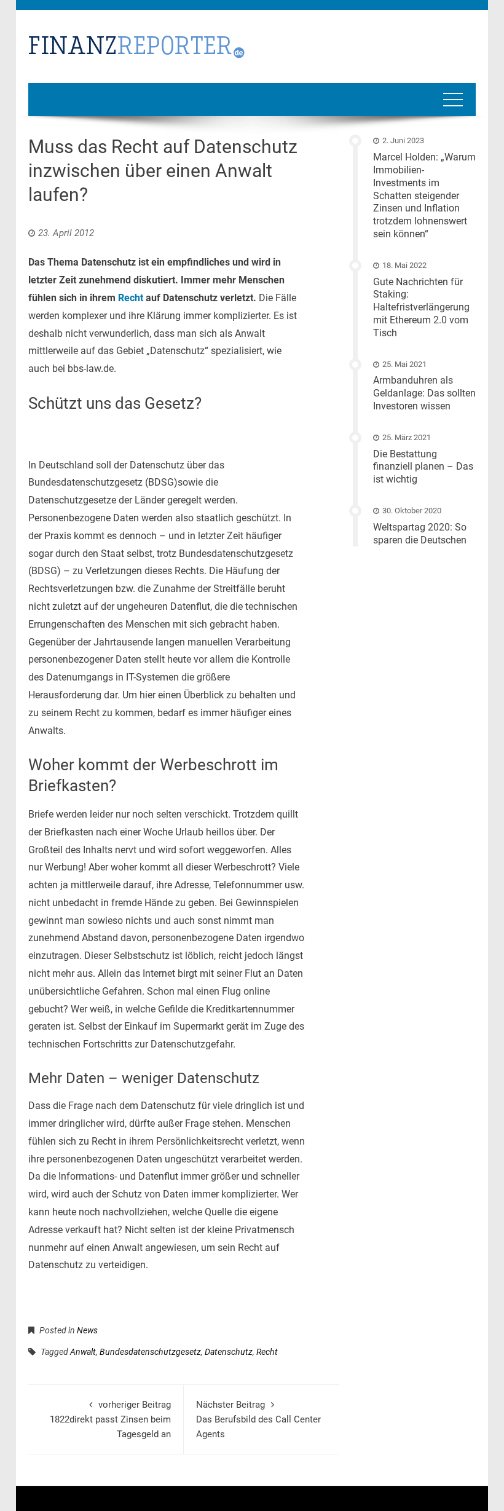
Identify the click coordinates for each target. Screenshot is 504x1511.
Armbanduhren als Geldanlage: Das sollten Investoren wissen (424, 393)
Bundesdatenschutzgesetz (150, 1352)
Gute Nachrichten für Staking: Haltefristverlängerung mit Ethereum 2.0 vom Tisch (421, 307)
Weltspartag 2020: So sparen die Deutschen (420, 533)
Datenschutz (229, 1352)
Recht (130, 298)
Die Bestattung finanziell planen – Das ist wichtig (423, 467)
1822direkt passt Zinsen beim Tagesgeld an (110, 1419)
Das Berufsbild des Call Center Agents (258, 1419)
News (87, 1330)
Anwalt (83, 1352)
